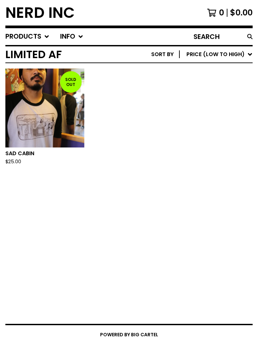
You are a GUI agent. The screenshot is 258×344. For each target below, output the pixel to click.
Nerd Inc (40, 12)
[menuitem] (27, 36)
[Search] (250, 36)
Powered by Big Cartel (129, 334)
